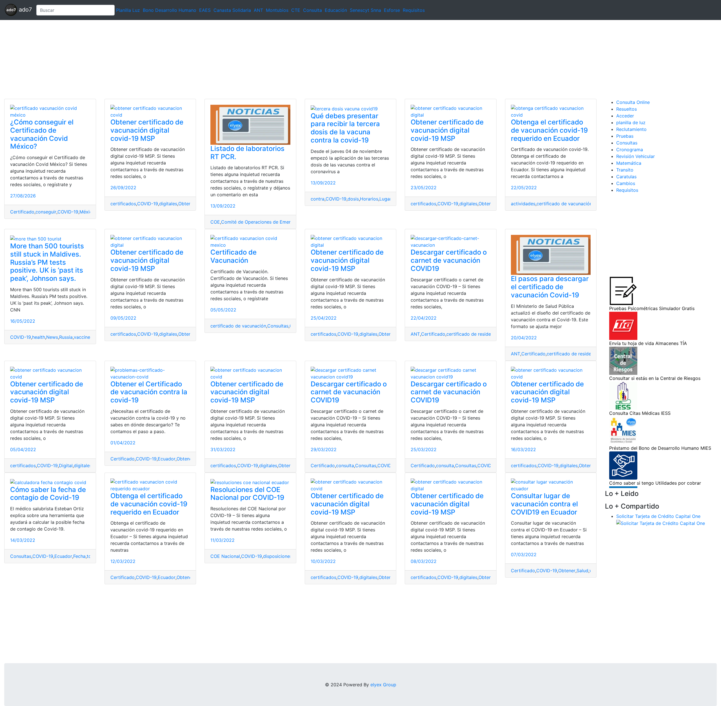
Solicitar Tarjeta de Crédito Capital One (658, 516)
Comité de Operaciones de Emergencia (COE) (270, 222)
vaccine (82, 337)
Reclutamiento (631, 129)
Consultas (277, 326)
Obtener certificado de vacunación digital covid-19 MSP (146, 130)
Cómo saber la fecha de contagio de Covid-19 (48, 493)
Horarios (369, 199)
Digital (66, 465)
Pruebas (624, 136)
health (38, 337)
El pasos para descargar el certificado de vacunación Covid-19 (550, 287)
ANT (258, 10)
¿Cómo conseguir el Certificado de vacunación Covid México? (42, 134)
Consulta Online (633, 102)
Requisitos (414, 10)
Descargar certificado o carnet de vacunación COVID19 (449, 260)
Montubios (277, 10)
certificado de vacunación (564, 203)
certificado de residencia (473, 334)
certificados (123, 203)
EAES (205, 10)
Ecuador (166, 459)
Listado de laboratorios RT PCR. (247, 152)
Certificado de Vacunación (233, 256)
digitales (168, 203)
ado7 (24, 9)
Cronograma (629, 149)
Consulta (312, 10)
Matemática (628, 163)
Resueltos (626, 109)
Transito (624, 170)
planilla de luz (631, 122)
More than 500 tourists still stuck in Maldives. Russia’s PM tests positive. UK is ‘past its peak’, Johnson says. (47, 262)
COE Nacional (225, 556)
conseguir (45, 212)
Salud (582, 570)
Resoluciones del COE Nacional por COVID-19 (247, 493)
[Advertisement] (169, 59)
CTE (295, 10)
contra (317, 199)
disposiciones (277, 556)
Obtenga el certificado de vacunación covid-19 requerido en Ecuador (549, 130)
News (52, 337)
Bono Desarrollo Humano (169, 10)
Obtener (186, 203)
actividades (523, 203)
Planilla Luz (128, 10)
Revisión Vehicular (635, 156)
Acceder (625, 116)
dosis (353, 199)
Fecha (79, 556)
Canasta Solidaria (232, 10)
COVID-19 (67, 212)
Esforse (392, 10)
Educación (336, 10)
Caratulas (626, 176)
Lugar (385, 199)
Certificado (22, 212)
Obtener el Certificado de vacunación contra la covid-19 (148, 392)
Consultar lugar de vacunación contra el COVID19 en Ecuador (544, 504)
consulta (345, 465)
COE (215, 222)
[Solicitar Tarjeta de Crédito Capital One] (660, 523)
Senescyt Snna (365, 10)
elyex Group (383, 684)
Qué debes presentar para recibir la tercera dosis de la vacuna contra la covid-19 (345, 128)
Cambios (625, 183)
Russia (66, 337)
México (87, 212)
